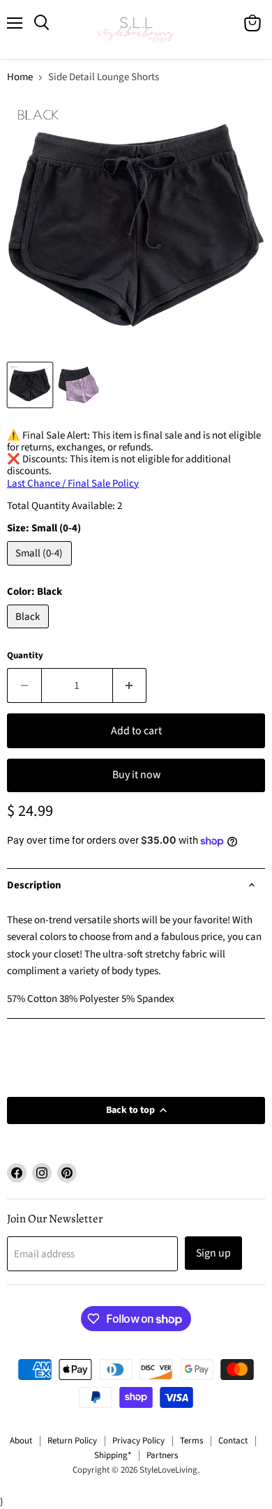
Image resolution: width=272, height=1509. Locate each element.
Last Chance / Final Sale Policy (73, 483)
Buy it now (136, 774)
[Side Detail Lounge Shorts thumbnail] (30, 385)
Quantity (25, 656)
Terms (191, 1440)
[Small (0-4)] (41, 569)
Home (20, 77)
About (21, 1440)
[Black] (29, 632)
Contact (233, 1440)
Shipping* (112, 1455)
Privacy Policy (138, 1440)
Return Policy (72, 1440)
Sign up (213, 1253)
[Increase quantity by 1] (130, 685)
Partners (162, 1455)
